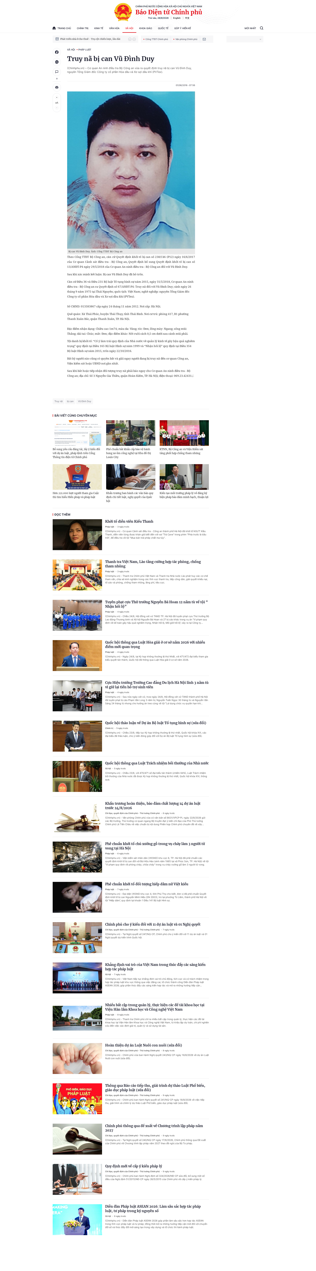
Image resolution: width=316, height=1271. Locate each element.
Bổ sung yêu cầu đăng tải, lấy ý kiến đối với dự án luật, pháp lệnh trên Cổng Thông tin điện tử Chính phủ (76, 453)
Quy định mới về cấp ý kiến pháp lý (133, 1166)
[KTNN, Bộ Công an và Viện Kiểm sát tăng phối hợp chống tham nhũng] (184, 433)
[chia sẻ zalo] (57, 62)
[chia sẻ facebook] (57, 52)
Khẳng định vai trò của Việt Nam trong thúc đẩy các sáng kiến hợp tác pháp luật (155, 967)
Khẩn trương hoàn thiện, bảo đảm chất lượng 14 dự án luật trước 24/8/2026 (152, 805)
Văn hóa (114, 28)
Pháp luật (84, 49)
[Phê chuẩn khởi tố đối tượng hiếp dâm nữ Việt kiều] (77, 897)
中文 (187, 18)
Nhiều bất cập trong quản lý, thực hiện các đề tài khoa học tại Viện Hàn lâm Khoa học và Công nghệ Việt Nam (154, 1007)
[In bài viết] (57, 87)
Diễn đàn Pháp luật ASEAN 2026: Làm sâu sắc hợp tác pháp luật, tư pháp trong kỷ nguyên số (153, 1208)
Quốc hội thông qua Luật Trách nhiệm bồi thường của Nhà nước (157, 763)
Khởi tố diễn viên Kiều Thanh (129, 521)
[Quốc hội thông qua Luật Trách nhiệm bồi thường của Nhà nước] (77, 776)
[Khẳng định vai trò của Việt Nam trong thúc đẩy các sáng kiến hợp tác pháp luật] (77, 977)
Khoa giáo (145, 28)
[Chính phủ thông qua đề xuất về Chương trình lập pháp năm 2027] (77, 1139)
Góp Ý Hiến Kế (182, 28)
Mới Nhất (250, 28)
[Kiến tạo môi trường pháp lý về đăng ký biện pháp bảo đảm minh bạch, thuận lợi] (184, 477)
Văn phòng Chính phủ (186, 39)
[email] (204, 39)
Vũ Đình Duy (84, 401)
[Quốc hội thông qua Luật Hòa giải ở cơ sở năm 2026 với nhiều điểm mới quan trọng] (77, 655)
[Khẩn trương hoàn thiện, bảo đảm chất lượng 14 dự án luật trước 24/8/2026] (77, 816)
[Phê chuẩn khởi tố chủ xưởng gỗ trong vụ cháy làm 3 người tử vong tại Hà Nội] (77, 857)
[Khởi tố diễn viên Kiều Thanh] (77, 534)
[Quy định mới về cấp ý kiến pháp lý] (77, 1179)
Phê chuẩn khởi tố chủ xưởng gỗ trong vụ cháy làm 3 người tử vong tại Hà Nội (155, 846)
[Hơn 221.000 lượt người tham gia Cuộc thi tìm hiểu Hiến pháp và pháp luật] (77, 477)
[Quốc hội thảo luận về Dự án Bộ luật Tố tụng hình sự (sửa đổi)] (77, 736)
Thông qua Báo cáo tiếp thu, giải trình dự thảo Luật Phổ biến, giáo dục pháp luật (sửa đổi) (155, 1088)
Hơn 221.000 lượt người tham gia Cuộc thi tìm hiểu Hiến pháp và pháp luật (76, 495)
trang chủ (64, 28)
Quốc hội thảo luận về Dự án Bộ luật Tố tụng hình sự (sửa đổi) (155, 723)
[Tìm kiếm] (261, 28)
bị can (70, 401)
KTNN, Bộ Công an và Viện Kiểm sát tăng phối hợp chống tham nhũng (181, 451)
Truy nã (58, 401)
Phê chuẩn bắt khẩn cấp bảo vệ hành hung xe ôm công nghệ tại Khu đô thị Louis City (128, 453)
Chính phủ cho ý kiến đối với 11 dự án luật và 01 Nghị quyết (152, 924)
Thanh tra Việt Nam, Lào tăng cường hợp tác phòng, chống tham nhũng (153, 564)
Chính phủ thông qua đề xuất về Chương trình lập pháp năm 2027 (154, 1128)
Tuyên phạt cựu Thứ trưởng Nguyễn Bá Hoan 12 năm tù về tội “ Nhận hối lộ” (156, 604)
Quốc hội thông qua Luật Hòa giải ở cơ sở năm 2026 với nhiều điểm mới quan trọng (155, 644)
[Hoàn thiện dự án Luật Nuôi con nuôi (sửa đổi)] (77, 1058)
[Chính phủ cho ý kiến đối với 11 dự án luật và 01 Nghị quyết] (77, 937)
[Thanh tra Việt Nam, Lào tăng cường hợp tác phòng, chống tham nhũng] (77, 575)
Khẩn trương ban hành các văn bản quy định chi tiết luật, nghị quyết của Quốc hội (129, 497)
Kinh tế (98, 28)
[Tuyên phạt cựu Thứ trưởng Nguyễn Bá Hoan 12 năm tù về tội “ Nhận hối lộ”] (77, 615)
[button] (130, 39)
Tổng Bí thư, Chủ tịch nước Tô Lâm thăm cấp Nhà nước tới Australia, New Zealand (92, 38)
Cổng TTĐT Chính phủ (156, 39)
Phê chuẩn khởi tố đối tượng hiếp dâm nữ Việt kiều (146, 884)
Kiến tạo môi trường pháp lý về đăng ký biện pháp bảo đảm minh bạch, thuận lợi (184, 495)
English (177, 18)
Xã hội (129, 28)
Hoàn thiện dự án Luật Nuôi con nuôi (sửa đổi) (143, 1045)
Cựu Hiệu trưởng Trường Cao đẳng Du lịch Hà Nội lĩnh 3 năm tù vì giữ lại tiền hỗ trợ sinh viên (157, 685)
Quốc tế (163, 28)
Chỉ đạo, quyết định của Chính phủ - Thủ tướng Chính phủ (132, 813)
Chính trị (82, 28)
